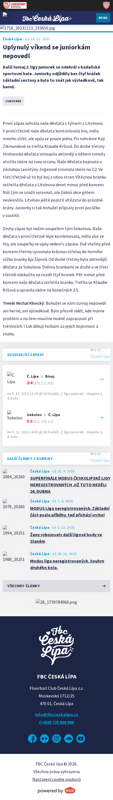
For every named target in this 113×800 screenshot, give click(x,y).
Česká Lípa (39, 471)
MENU (103, 18)
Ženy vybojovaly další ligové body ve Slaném (66, 538)
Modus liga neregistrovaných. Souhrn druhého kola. (67, 564)
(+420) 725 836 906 (56, 722)
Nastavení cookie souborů (56, 779)
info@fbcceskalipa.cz (56, 714)
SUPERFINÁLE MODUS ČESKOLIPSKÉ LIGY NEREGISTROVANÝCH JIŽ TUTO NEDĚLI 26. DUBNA (70, 484)
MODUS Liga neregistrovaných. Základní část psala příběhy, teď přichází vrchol (69, 511)
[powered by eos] (56, 790)
